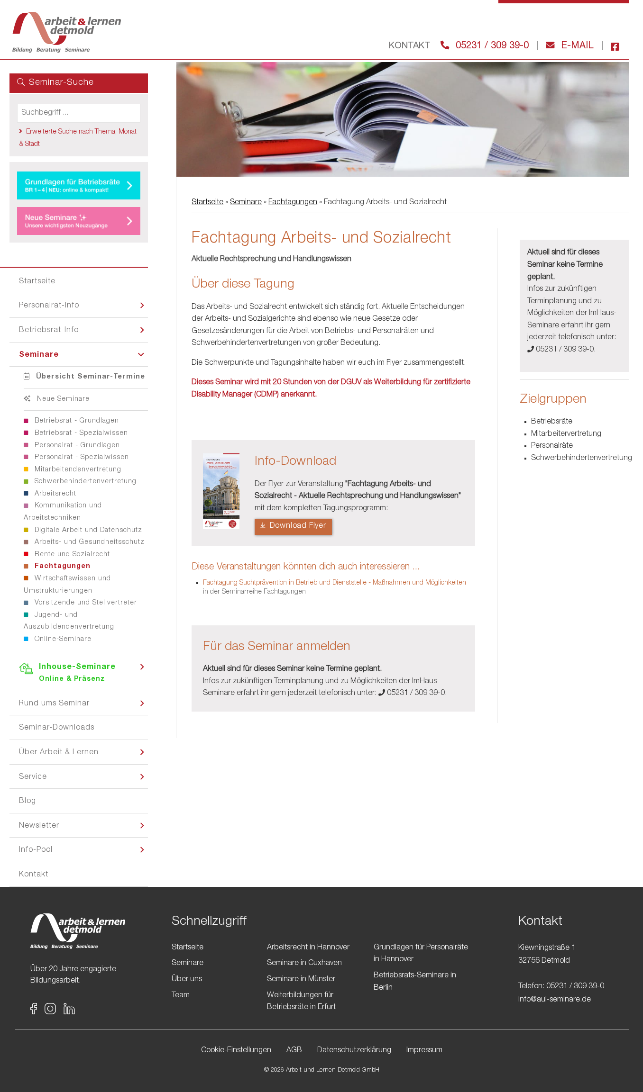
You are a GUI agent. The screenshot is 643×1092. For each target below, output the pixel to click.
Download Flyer (296, 526)
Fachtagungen (61, 566)
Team (181, 996)
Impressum (424, 1051)
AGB (294, 1051)
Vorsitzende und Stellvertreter (84, 603)
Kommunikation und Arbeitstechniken (63, 512)
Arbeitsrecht (54, 494)
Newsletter (39, 826)
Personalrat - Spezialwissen (80, 457)
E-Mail (576, 46)
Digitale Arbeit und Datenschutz (87, 530)
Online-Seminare (62, 639)
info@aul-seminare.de (554, 1000)
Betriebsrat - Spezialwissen (80, 433)
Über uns (187, 980)
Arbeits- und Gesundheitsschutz (88, 542)
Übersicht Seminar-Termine (89, 377)
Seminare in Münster (301, 980)
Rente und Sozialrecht (71, 554)
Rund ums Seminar (54, 704)
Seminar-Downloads (56, 728)
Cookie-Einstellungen (236, 1051)
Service (33, 777)
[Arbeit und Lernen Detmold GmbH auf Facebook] (611, 46)
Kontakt (33, 875)
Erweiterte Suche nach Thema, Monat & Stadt (78, 138)
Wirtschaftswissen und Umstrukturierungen (67, 585)
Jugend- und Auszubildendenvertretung (69, 621)
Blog (27, 801)
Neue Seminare (62, 399)
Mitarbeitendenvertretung (76, 470)
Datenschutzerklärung (354, 1051)
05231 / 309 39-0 (491, 46)
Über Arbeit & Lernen (59, 753)
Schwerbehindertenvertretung (84, 481)
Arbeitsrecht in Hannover (308, 948)
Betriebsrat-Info (49, 330)
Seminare (39, 355)
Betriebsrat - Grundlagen (75, 421)
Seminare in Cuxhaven (304, 963)
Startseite (37, 282)
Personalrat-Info (49, 306)
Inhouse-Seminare (77, 673)
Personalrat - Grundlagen (76, 445)
